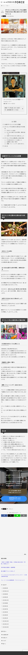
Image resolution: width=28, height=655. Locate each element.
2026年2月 (5, 588)
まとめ (6, 146)
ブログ (4, 16)
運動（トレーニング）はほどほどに (15, 143)
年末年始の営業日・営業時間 (8, 567)
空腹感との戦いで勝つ (12, 142)
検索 (25, 554)
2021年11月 (6, 624)
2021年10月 (6, 627)
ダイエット (11, 509)
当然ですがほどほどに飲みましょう (15, 136)
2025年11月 (6, 591)
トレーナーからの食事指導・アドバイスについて (13, 580)
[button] (4, 515)
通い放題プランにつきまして (8, 571)
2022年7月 (5, 609)
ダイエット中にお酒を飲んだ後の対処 (14, 138)
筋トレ (4, 643)
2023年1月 (5, 606)
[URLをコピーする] (24, 515)
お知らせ (5, 637)
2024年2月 (5, 597)
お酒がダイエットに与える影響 (12, 124)
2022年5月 (5, 612)
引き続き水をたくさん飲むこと (14, 140)
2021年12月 (6, 621)
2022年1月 (5, 618)
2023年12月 (6, 600)
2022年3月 (5, 615)
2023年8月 (5, 603)
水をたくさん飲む (11, 130)
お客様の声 (5, 634)
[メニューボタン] (1, 2)
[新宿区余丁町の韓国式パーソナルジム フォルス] (14, 2)
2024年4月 (5, 594)
